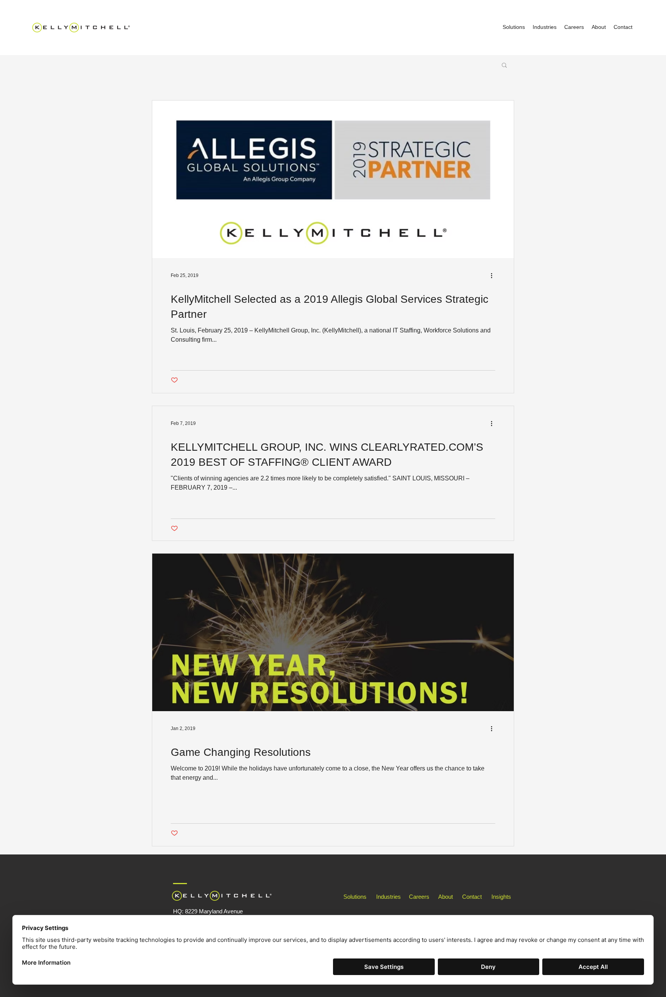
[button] (504, 66)
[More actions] (494, 275)
